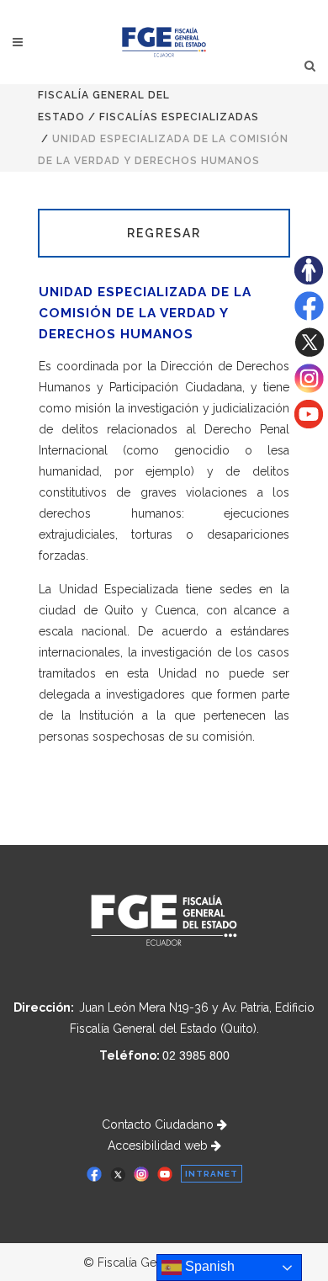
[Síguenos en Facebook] (309, 316)
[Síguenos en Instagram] (309, 389)
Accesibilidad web (159, 1145)
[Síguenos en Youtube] (308, 424)
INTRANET (211, 1173)
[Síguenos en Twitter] (309, 352)
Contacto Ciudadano (159, 1124)
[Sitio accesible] (308, 280)
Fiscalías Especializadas (179, 117)
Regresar (164, 233)
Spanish (208, 1266)
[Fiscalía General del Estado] (164, 42)
